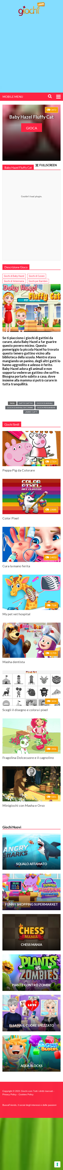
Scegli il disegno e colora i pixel (25, 710)
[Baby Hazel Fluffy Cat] (31, 308)
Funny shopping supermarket (31, 904)
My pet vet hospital (16, 614)
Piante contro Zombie (31, 985)
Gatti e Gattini (26, 403)
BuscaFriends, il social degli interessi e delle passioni (29, 1105)
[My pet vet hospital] (31, 592)
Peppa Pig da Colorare (18, 470)
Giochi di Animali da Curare (20, 407)
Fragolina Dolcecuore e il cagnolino (28, 758)
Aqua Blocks (31, 1066)
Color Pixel (10, 518)
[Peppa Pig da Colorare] (31, 448)
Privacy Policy (9, 1094)
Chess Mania (31, 944)
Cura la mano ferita (16, 566)
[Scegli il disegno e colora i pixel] (31, 688)
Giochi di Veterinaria (14, 281)
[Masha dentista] (31, 640)
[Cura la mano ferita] (31, 544)
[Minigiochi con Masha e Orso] (31, 783)
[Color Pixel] (31, 496)
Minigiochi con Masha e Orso (23, 805)
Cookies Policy (26, 1094)
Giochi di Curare (37, 276)
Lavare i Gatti (31, 412)
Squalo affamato (31, 864)
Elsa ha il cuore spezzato (31, 1025)
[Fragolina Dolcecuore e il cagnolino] (31, 736)
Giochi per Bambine (46, 407)
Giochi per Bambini (38, 281)
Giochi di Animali (45, 403)
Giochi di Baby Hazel (14, 276)
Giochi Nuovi (11, 827)
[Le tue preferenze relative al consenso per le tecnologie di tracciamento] (57, 1164)
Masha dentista (13, 662)
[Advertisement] (31, 51)
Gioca (31, 128)
